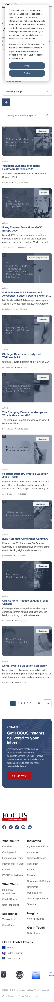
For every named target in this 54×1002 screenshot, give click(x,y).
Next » (48, 703)
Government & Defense (39, 881)
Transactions (8, 919)
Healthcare (32, 887)
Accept (27, 66)
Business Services (36, 858)
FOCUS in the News (12, 875)
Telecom (31, 904)
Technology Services (37, 899)
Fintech (31, 875)
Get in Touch (33, 933)
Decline (27, 73)
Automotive (33, 852)
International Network (13, 864)
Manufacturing (34, 893)
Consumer (32, 864)
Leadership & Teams (12, 858)
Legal (36, 996)
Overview (7, 847)
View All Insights (35, 919)
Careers (6, 870)
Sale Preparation (11, 905)
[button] (27, 81)
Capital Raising (10, 899)
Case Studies (9, 925)
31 (38, 703)
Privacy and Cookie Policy (19, 996)
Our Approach (9, 852)
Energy (30, 870)
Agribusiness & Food (38, 847)
